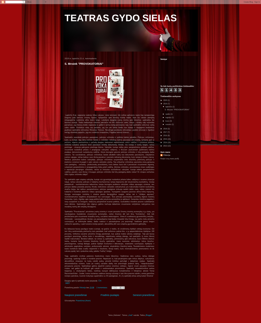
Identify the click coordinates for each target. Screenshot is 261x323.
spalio (168, 114)
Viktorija (166, 155)
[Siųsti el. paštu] (113, 287)
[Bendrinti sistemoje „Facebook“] (120, 287)
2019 (165, 104)
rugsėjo (168, 117)
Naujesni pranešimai (76, 295)
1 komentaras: (102, 288)
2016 (165, 136)
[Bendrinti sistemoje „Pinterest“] (123, 287)
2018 (165, 129)
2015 (165, 139)
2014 (165, 142)
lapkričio (169, 107)
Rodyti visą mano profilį (169, 159)
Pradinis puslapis (110, 295)
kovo (167, 121)
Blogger (149, 315)
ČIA (99, 281)
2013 (165, 146)
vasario (168, 124)
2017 (165, 132)
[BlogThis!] (115, 287)
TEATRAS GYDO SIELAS (121, 18)
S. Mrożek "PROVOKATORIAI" (84, 63)
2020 (165, 100)
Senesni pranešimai (143, 295)
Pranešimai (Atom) (83, 301)
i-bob (130, 315)
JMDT (67, 283)
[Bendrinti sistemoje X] (118, 287)
